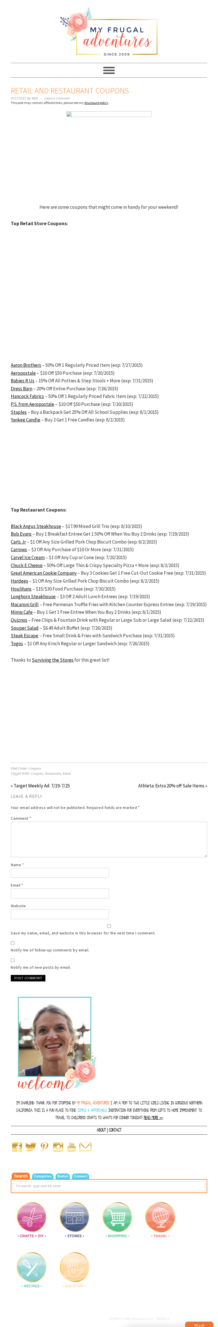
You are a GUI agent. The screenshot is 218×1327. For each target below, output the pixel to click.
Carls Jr (18, 542)
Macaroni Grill (25, 604)
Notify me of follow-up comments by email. (50, 950)
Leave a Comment (57, 98)
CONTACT (115, 1130)
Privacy (163, 1319)
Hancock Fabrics (27, 396)
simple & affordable (92, 1110)
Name (17, 864)
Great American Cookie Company (44, 573)
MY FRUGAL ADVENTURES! (93, 1103)
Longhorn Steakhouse (33, 596)
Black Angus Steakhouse (36, 526)
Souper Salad (25, 628)
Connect (80, 1176)
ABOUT (101, 1130)
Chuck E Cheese (27, 565)
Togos (17, 643)
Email (17, 885)
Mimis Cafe (22, 612)
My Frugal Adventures (109, 29)
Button (62, 1176)
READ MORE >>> (153, 1117)
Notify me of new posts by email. (41, 967)
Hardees (19, 581)
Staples (19, 412)
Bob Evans (21, 534)
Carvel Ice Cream (28, 557)
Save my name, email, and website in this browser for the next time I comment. (83, 933)
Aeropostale (23, 373)
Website (18, 905)
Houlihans (21, 589)
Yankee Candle (25, 420)
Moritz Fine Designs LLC (131, 1319)
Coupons (35, 768)
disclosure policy (96, 103)
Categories (43, 1176)
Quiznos (19, 620)
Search (21, 1175)
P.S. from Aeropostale (32, 404)
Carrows (19, 549)
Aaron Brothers (26, 365)
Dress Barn (21, 388)
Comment (21, 818)
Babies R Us (22, 381)
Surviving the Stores (53, 660)
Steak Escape (24, 635)
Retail (67, 774)
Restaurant (53, 774)
